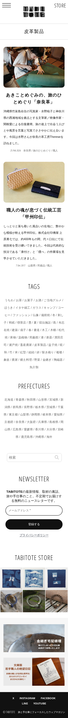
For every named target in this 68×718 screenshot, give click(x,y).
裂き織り (48, 352)
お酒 (39, 300)
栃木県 (39, 407)
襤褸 (59, 352)
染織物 (22, 337)
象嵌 (7, 359)
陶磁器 (58, 359)
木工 (45, 330)
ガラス (36, 307)
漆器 (49, 337)
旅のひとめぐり (42, 150)
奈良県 (27, 150)
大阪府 (31, 421)
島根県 (53, 421)
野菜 (37, 359)
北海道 (8, 399)
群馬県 (17, 407)
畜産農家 (26, 344)
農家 (15, 359)
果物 (13, 337)
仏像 (36, 315)
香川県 (39, 429)
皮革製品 (40, 344)
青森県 (20, 399)
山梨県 (32, 265)
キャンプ (49, 307)
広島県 (17, 429)
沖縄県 (39, 436)
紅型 (23, 352)
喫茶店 (21, 322)
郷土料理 (26, 359)
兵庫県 (42, 421)
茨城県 (50, 407)
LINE (25, 703)
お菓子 (28, 300)
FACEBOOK (48, 698)
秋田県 (31, 399)
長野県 (28, 407)
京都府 (8, 421)
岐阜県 (47, 414)
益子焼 (52, 344)
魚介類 (34, 367)
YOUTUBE (39, 703)
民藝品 (41, 265)
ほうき (8, 307)
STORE (60, 5)
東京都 (13, 414)
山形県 (42, 399)
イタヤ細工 (22, 307)
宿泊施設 (45, 322)
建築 (15, 330)
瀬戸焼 (13, 344)
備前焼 (45, 315)
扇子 (23, 330)
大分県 (50, 429)
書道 (37, 330)
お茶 (19, 300)
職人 (55, 150)
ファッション (21, 315)
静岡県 (35, 414)
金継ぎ (47, 359)
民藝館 (34, 337)
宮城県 (53, 399)
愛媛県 (28, 429)
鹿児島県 (27, 436)
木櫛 (53, 330)
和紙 (12, 322)
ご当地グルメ (52, 300)
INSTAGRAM (27, 698)
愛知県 (58, 414)
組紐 (31, 352)
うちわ (9, 300)
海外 (49, 436)
